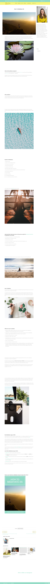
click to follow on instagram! (25, 572)
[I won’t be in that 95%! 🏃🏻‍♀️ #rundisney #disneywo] (9, 576)
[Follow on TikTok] (42, 1)
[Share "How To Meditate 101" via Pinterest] (21, 528)
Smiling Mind (7, 461)
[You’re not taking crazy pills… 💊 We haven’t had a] (28, 580)
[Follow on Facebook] (44, 1)
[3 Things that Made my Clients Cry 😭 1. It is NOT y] (15, 580)
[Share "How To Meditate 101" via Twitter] (19, 528)
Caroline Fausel (11, 538)
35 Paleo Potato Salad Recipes (30, 553)
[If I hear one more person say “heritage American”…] (28, 576)
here (13, 188)
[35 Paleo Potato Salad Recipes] (31, 549)
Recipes (25, 3)
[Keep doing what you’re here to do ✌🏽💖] (22, 576)
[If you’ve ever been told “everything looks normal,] (34, 576)
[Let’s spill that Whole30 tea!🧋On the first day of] (41, 580)
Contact (33, 3)
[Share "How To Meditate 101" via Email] (22, 528)
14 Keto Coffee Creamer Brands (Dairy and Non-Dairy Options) (14, 554)
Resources (29, 3)
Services (19, 3)
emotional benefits (29, 234)
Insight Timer (7, 452)
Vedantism (7, 73)
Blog (22, 3)
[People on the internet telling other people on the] (34, 580)
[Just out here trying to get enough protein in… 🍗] (9, 580)
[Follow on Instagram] (41, 1)
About (16, 3)
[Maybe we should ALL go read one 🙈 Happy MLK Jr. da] (22, 580)
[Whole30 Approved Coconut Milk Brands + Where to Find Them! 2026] (7, 551)
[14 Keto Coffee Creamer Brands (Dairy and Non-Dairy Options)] (15, 549)
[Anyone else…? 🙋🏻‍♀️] (15, 576)
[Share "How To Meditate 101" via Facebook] (18, 528)
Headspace (7, 456)
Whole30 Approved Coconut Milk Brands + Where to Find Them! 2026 (6, 557)
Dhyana (21, 72)
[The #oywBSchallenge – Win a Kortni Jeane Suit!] (23, 550)
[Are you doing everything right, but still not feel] (41, 576)
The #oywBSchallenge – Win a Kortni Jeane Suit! (23, 554)
